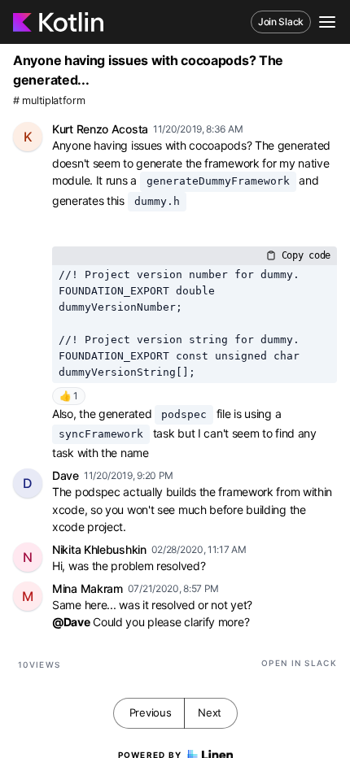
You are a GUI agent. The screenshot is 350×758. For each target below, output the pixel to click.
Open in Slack (299, 663)
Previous (150, 712)
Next (209, 712)
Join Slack (281, 21)
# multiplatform (49, 100)
